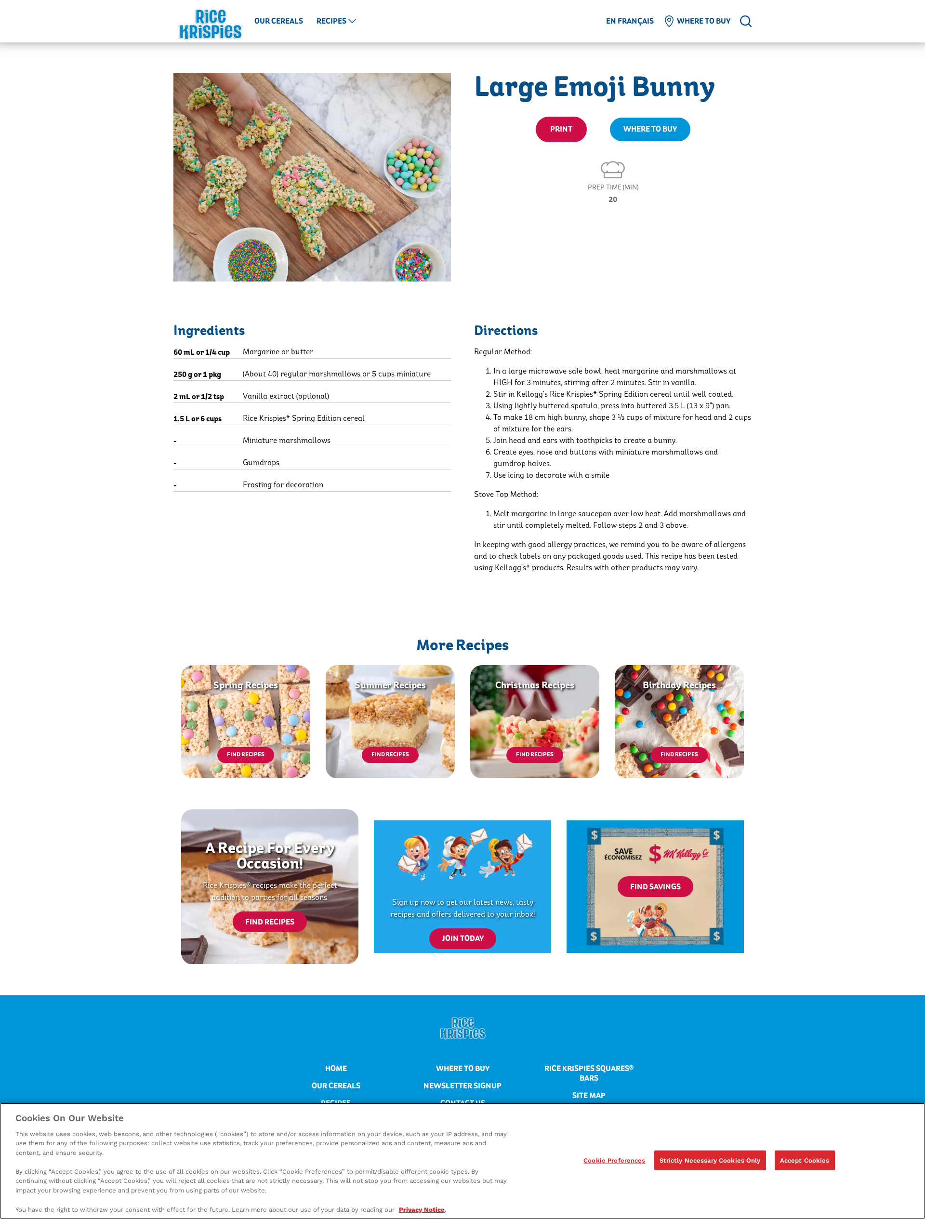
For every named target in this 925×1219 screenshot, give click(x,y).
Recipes (331, 21)
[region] (462, 1161)
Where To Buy (650, 129)
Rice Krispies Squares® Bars (589, 1073)
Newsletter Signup (462, 1086)
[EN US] (746, 21)
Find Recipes (245, 754)
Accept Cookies (805, 1160)
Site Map (589, 1095)
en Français (630, 21)
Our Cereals (278, 21)
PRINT (561, 129)
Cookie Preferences (614, 1160)
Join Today (463, 938)
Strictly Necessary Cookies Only (710, 1160)
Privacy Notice (422, 1209)
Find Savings (655, 887)
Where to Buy (703, 21)
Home (336, 1068)
